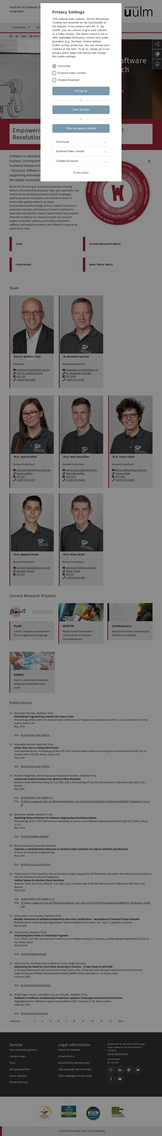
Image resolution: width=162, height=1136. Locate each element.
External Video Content (72, 73)
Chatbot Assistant (68, 79)
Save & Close (81, 109)
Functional (64, 66)
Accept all (81, 90)
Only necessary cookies (81, 128)
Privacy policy (81, 172)
